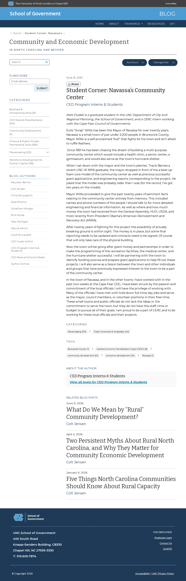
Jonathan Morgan (22, 208)
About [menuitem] (114, 23)
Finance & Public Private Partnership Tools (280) (24, 143)
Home (17, 33)
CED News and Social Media (28, 257)
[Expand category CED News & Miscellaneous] (47, 122)
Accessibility (171, 3)
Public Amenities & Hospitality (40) (111, 332)
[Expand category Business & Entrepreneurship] (47, 111)
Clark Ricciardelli (21, 235)
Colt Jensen (76, 424)
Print (74, 84)
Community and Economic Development (69, 42)
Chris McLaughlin (22, 195)
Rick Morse (17, 215)
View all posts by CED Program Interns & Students (108, 382)
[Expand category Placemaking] (47, 152)
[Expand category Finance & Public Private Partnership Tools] (47, 143)
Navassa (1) (147, 355)
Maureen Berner (21, 182)
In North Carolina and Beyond (36, 49)
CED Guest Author (22, 241)
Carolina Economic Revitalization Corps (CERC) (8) (122, 349)
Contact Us (166, 543)
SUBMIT (42, 88)
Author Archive (20, 264)
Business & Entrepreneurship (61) (22, 111)
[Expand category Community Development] (47, 132)
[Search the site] (46, 62)
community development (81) (83, 355)
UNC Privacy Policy (163, 573)
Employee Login (163, 537)
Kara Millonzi (19, 202)
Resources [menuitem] (156, 23)
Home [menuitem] (99, 23)
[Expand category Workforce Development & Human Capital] (47, 162)
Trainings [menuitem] (132, 23)
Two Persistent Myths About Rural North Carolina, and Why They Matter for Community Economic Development (120, 448)
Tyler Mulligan (19, 221)
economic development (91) (120, 355)
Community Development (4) (25, 132)
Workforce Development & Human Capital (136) (25, 162)
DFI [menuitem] (172, 23)
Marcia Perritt (19, 228)
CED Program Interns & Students (94, 104)
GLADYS (167, 548)
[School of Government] (29, 517)
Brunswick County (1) (78, 349)
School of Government (35, 13)
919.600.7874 (26, 556)
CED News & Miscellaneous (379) (25, 122)
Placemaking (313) (77, 332)
